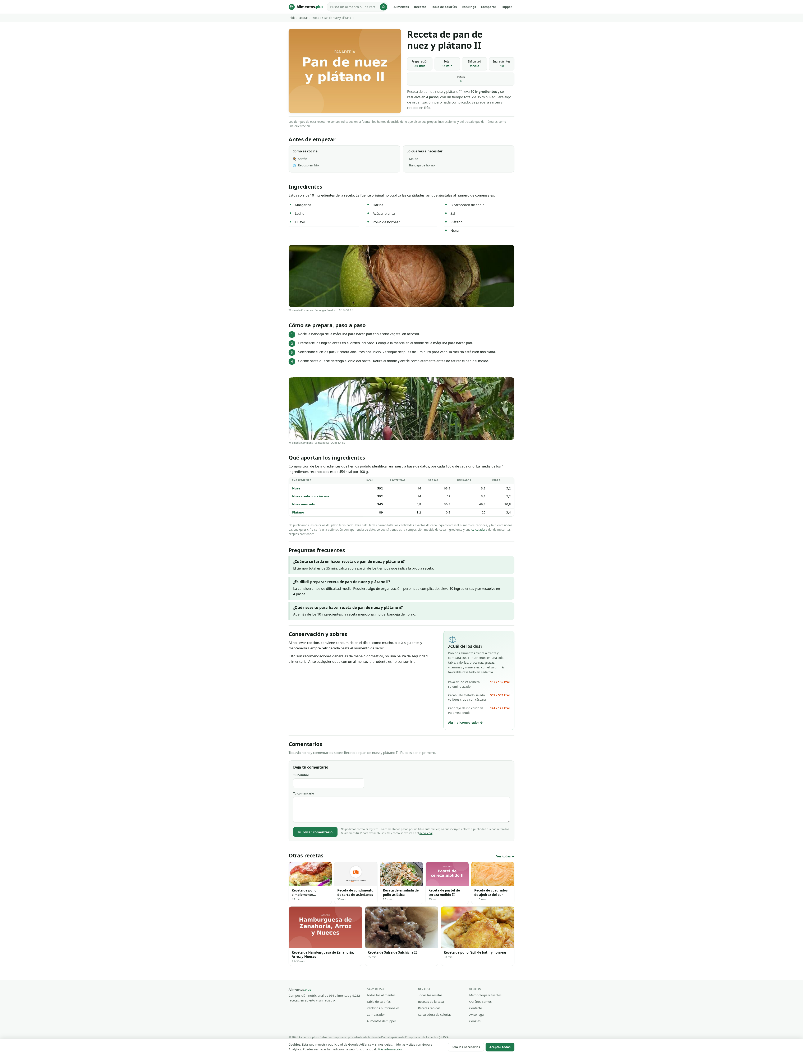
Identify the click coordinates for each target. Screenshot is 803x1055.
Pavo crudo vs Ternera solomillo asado (478, 684)
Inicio (292, 18)
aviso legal (425, 833)
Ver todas (503, 856)
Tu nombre (301, 775)
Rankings (469, 7)
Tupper (506, 7)
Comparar (488, 7)
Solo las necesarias (466, 1047)
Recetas (420, 7)
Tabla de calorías (444, 7)
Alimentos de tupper (381, 1021)
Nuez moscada (303, 504)
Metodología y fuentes (485, 995)
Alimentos (401, 7)
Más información (390, 1049)
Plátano (298, 512)
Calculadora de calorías (434, 1014)
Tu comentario (303, 793)
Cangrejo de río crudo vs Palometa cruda (478, 710)
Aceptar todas (499, 1047)
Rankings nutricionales (383, 1008)
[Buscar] (383, 6)
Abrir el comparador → (465, 722)
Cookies (475, 1021)
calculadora (479, 529)
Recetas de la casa (431, 1001)
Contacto (475, 1008)
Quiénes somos (480, 1001)
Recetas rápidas (429, 1008)
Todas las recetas (430, 995)
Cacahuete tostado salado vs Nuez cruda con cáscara (478, 697)
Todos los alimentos (381, 995)
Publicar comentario (315, 832)
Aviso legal (477, 1014)
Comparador (376, 1014)
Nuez (296, 488)
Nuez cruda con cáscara (310, 496)
